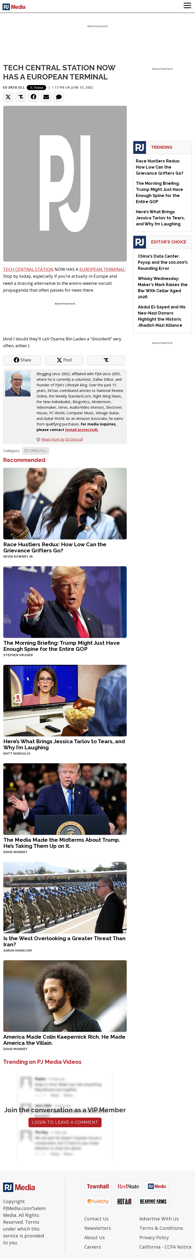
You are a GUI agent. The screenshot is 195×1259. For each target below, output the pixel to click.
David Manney (15, 852)
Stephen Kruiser (18, 655)
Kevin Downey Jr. (18, 556)
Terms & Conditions (161, 1228)
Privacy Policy (154, 1237)
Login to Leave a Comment (65, 1122)
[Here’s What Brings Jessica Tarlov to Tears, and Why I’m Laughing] (65, 700)
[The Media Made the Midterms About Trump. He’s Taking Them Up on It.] (65, 798)
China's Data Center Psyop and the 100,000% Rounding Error (163, 262)
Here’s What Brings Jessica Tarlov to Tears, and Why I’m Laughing (64, 744)
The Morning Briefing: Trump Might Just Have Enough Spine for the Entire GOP (61, 646)
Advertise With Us (159, 1219)
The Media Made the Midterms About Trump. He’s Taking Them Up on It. (61, 843)
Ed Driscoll (14, 87)
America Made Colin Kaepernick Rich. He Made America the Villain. (64, 1040)
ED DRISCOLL (35, 451)
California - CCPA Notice (165, 1247)
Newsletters (97, 1228)
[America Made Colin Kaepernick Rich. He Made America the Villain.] (65, 995)
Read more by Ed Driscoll (62, 439)
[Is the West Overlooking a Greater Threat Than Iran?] (65, 897)
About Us (94, 1237)
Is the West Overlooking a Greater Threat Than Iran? (64, 941)
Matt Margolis (16, 753)
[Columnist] (20, 383)
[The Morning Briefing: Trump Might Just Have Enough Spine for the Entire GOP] (65, 601)
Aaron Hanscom (17, 950)
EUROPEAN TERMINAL (102, 269)
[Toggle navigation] (187, 6)
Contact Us (96, 1219)
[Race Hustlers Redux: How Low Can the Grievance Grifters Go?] (65, 503)
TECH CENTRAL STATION (28, 269)
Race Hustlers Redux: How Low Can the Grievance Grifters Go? (54, 547)
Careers (92, 1247)
